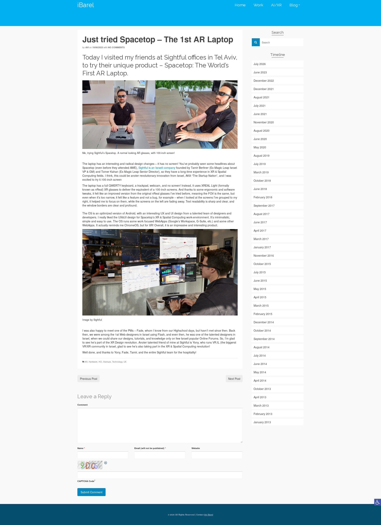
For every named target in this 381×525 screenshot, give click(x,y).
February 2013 (263, 414)
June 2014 (260, 364)
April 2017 (260, 230)
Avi (87, 47)
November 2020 (264, 122)
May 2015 (260, 289)
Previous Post (88, 379)
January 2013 (262, 422)
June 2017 (260, 222)
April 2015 (260, 297)
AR (86, 361)
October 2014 (262, 330)
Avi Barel (208, 514)
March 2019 (261, 172)
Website (195, 448)
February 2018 (263, 197)
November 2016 (264, 255)
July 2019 (260, 164)
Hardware (93, 361)
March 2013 (261, 405)
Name (81, 448)
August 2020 (261, 130)
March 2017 (261, 239)
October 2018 (262, 180)
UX (125, 361)
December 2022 (264, 81)
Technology (117, 361)
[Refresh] (106, 463)
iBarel (85, 5)
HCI (100, 361)
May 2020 (260, 147)
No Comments (116, 47)
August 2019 (261, 155)
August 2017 (261, 214)
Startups (107, 361)
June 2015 (260, 280)
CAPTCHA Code (85, 481)
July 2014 (260, 355)
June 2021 (260, 114)
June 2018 (260, 189)
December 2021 (264, 89)
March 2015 (261, 305)
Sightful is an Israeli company (157, 168)
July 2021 (260, 105)
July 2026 (260, 64)
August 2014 (261, 347)
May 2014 (260, 372)
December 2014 (264, 322)
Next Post (234, 379)
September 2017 (264, 205)
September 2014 (264, 339)
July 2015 (260, 272)
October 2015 (262, 264)
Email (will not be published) (150, 448)
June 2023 (260, 72)
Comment (82, 404)
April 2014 (260, 380)
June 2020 (260, 139)
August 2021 (261, 97)
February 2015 (263, 314)
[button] (377, 502)
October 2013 (262, 389)
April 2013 (260, 397)
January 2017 (262, 247)
